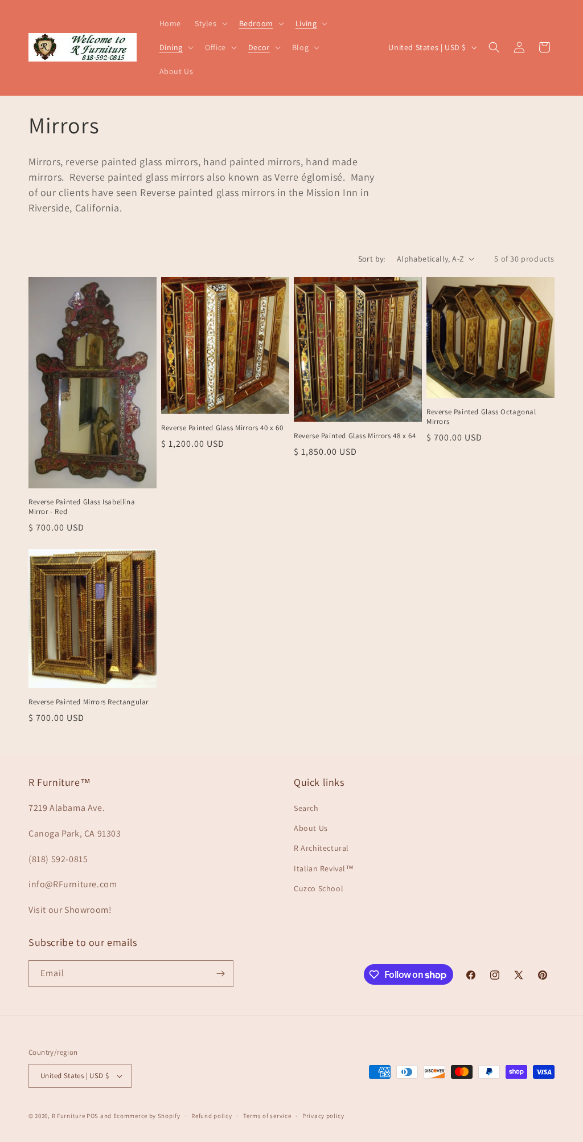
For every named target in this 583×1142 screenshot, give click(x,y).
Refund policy (211, 1116)
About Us (311, 828)
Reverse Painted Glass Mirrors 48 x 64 (355, 436)
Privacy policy (323, 1116)
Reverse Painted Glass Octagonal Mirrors (481, 416)
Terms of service (267, 1116)
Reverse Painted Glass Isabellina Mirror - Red (81, 506)
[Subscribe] (220, 973)
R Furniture (68, 1116)
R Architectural (321, 848)
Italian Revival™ (324, 868)
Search (306, 808)
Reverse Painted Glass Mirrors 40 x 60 (222, 428)
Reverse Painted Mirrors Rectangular (88, 702)
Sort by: (371, 259)
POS (92, 1116)
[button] (210, 23)
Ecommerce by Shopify (146, 1116)
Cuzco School (318, 888)
